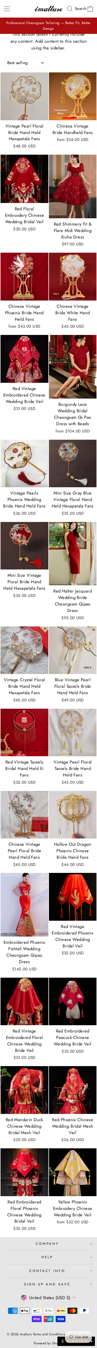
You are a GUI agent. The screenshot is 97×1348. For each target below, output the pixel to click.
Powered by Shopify (48, 1343)
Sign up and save (47, 1284)
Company (47, 1243)
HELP (47, 1257)
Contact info (47, 1270)
